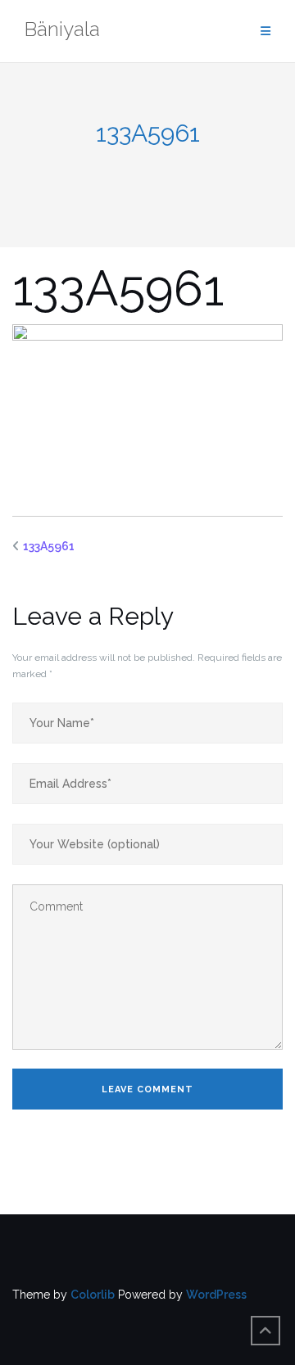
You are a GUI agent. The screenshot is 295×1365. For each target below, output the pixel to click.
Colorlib (92, 1294)
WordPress (216, 1294)
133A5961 (49, 546)
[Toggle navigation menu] (265, 31)
